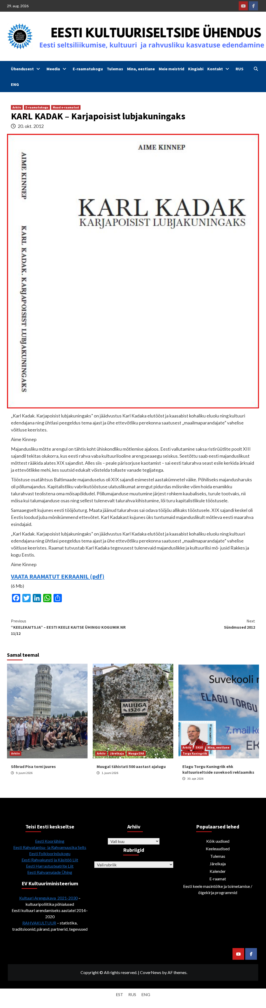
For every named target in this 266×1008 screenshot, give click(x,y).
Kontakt (215, 68)
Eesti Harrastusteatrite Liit (50, 865)
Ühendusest (22, 68)
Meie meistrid (171, 68)
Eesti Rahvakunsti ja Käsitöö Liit (50, 859)
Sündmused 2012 (239, 624)
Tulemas (115, 68)
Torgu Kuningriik (195, 753)
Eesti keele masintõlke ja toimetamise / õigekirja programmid (217, 889)
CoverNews (150, 972)
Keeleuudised (218, 848)
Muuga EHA (136, 753)
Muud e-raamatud (66, 107)
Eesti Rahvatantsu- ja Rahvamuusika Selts (49, 847)
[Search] (255, 69)
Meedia (53, 68)
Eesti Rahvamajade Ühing (49, 872)
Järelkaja (117, 753)
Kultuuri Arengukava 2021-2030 (48, 897)
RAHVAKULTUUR (39, 922)
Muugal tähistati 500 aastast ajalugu (131, 766)
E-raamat (217, 878)
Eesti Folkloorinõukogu (49, 853)
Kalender (218, 871)
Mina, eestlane (141, 68)
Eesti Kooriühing (49, 841)
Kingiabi (195, 68)
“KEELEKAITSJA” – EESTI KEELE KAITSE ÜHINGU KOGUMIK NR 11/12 (68, 627)
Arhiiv (16, 107)
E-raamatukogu (88, 68)
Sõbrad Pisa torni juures (33, 766)
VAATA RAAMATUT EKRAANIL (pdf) (57, 576)
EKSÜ (199, 747)
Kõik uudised (217, 841)
